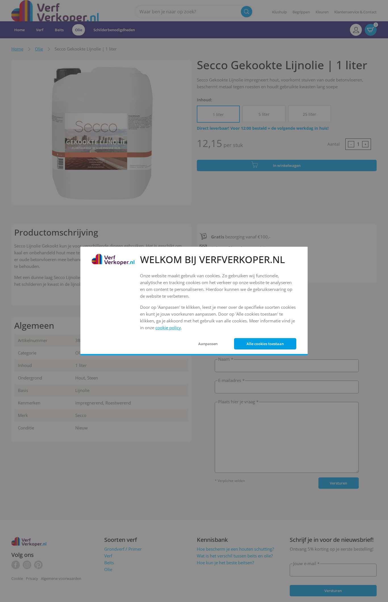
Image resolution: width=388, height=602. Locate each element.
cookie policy (168, 327)
